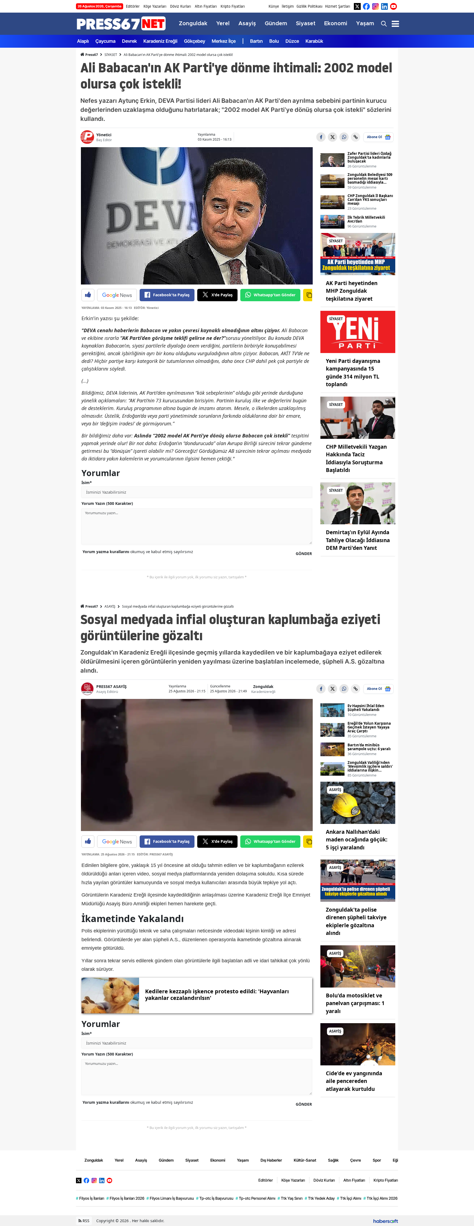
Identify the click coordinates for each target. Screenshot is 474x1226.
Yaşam (243, 1160)
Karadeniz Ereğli (160, 41)
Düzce (292, 41)
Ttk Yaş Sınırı (290, 1198)
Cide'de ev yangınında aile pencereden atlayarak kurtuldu (354, 1081)
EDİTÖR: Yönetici (146, 308)
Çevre (355, 1160)
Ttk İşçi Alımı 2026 (380, 1198)
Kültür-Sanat (305, 1160)
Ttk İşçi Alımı (349, 1198)
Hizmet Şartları (337, 6)
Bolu (274, 41)
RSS (85, 1220)
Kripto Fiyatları (233, 6)
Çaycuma (105, 41)
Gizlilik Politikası (309, 6)
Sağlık (333, 1160)
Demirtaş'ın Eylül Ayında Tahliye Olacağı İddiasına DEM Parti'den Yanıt (358, 540)
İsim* (86, 482)
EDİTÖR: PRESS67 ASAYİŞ (155, 854)
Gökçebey (194, 41)
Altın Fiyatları (206, 6)
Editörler (133, 6)
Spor (377, 1160)
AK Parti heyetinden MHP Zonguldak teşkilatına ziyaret (351, 291)
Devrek (129, 41)
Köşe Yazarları (154, 6)
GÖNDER (304, 553)
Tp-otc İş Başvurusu (214, 1198)
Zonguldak (263, 686)
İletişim (288, 6)
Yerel (119, 1160)
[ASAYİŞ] (358, 802)
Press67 (91, 54)
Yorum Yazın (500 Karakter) (107, 503)
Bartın (256, 41)
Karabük (314, 41)
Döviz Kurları (180, 6)
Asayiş (141, 1160)
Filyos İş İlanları (90, 1198)
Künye (274, 6)
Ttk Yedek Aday (320, 1198)
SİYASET (111, 54)
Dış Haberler (271, 1160)
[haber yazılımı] (385, 1221)
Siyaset (192, 1160)
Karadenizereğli (263, 691)
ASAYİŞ (110, 606)
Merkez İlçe (224, 41)
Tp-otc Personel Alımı (255, 1198)
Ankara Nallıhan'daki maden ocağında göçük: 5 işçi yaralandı (356, 839)
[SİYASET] (358, 254)
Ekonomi (217, 1160)
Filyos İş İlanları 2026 (125, 1198)
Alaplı (83, 41)
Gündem (166, 1160)
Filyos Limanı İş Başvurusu (170, 1198)
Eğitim (398, 1160)
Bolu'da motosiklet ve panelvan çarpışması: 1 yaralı (355, 1003)
